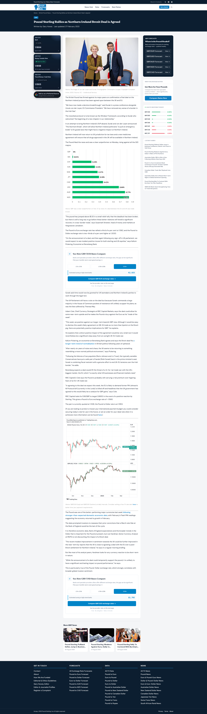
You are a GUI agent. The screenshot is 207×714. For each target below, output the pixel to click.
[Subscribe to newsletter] (171, 1)
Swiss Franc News (148, 700)
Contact (37, 671)
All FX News (145, 671)
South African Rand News (151, 703)
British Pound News (45, 13)
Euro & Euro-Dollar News (151, 684)
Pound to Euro (110, 674)
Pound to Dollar (111, 681)
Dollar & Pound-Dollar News (152, 681)
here (100, 415)
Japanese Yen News (149, 697)
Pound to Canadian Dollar (115, 694)
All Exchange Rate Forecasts (80, 671)
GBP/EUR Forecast (158, 51)
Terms (166, 711)
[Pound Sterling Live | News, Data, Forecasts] (40, 7)
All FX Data (109, 671)
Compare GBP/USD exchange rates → (102, 603)
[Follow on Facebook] (168, 1)
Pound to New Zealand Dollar (116, 690)
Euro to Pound (110, 677)
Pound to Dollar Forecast (79, 677)
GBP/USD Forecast (158, 56)
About (36, 674)
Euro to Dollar (110, 684)
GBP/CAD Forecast (158, 72)
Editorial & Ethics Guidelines (45, 681)
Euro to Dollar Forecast (78, 681)
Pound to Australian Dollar (115, 687)
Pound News (146, 674)
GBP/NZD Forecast (158, 67)
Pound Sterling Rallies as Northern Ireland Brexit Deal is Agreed (71, 13)
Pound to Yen (110, 697)
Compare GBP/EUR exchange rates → (102, 279)
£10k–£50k (102, 266)
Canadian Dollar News (149, 694)
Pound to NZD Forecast (78, 687)
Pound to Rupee (111, 703)
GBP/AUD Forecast (158, 62)
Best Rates (116, 7)
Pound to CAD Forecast (78, 690)
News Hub (89, 7)
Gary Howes (47, 26)
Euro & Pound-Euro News (151, 677)
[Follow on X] (165, 1)
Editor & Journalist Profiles (44, 687)
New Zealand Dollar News (151, 690)
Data (97, 7)
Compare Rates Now (158, 98)
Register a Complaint (42, 690)
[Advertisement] (158, 225)
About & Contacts (156, 2)
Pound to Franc (111, 700)
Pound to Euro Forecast (78, 674)
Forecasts (105, 7)
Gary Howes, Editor (41, 684)
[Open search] (171, 7)
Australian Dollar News (150, 687)
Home (35, 13)
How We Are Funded (42, 677)
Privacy (160, 711)
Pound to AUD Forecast (78, 684)
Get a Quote (164, 7)
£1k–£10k (79, 266)
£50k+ (125, 266)
